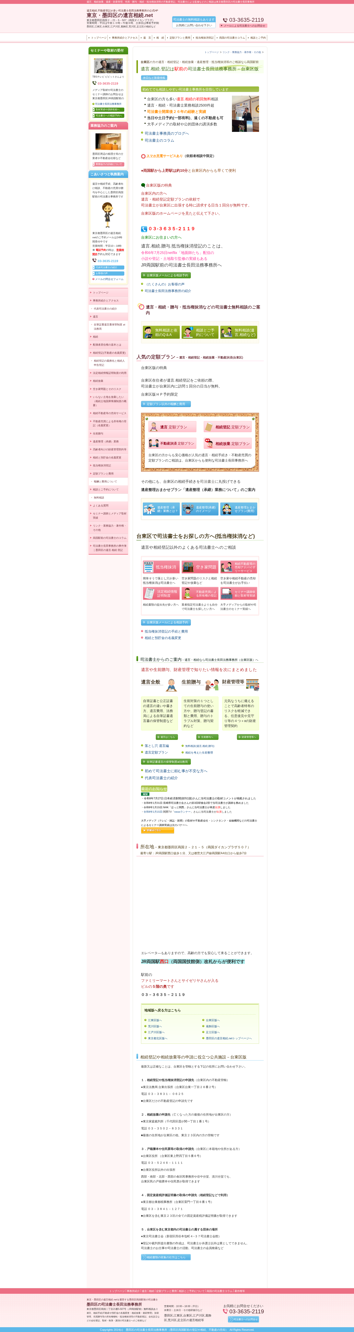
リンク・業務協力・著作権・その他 (109, 527)
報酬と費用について (105, 481)
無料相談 (99, 497)
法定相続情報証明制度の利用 (109, 372)
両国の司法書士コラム (232, 37)
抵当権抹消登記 (205, 37)
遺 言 (147, 37)
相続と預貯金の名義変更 (107, 457)
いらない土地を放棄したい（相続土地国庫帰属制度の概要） (109, 401)
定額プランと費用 (180, 37)
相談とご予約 (258, 37)
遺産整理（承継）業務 (106, 441)
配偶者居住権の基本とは (107, 344)
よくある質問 (100, 505)
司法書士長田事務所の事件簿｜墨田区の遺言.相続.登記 (109, 547)
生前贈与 (98, 433)
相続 (95, 336)
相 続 (160, 37)
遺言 (95, 316)
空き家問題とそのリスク (107, 388)
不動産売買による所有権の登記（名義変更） (109, 423)
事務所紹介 (133, 1291)
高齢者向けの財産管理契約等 (109, 449)
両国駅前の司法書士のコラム (109, 537)
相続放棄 (98, 380)
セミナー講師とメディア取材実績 (109, 515)
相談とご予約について (106, 489)
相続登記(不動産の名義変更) (109, 352)
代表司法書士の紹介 (105, 308)
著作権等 (240, 1291)
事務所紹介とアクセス (125, 37)
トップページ (99, 37)
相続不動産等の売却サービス (109, 413)
